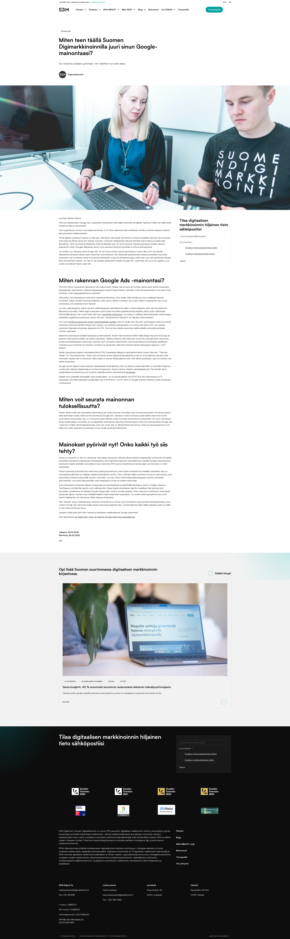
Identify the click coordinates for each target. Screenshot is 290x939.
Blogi (178, 837)
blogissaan (130, 372)
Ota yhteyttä (182, 863)
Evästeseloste (101, 936)
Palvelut (180, 831)
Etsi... (225, 2)
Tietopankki (181, 857)
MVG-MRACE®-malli (185, 844)
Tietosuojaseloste (87, 936)
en (230, 2)
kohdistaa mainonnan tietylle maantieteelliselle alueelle (92, 322)
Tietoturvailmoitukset (117, 936)
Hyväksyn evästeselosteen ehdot (200, 254)
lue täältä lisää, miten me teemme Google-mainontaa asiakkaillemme (105, 517)
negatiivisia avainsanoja (112, 314)
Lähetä (182, 261)
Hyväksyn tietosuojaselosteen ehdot (201, 247)
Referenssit (181, 850)
